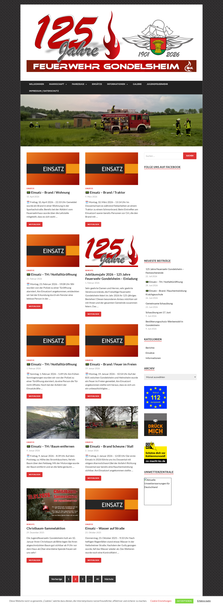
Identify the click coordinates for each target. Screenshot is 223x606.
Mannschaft (56, 84)
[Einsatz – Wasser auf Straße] (111, 504)
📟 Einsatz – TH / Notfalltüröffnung (52, 274)
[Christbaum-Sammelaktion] (53, 504)
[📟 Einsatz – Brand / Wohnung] (53, 168)
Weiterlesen (33, 223)
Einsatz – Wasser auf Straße (105, 528)
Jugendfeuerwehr (157, 84)
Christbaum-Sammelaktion (46, 528)
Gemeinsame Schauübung (159, 303)
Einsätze (97, 84)
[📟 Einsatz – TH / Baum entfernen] (53, 422)
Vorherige (56, 579)
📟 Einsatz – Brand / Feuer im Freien (111, 364)
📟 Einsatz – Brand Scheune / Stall (109, 446)
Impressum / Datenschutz (44, 91)
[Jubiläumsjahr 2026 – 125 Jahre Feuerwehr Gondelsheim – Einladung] (111, 250)
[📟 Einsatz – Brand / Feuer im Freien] (111, 340)
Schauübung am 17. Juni (158, 312)
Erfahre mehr (204, 600)
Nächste (109, 579)
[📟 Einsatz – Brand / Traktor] (111, 168)
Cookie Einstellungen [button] (160, 600)
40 (97, 579)
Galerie (137, 84)
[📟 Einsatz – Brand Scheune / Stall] (111, 422)
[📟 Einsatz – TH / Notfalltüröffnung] (53, 250)
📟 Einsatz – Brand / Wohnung (48, 192)
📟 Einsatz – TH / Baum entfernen (50, 446)
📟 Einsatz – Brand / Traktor (105, 192)
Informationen (116, 84)
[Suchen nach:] (170, 155)
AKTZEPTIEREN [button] (184, 601)
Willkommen (36, 84)
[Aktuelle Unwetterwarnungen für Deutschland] (157, 487)
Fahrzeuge (78, 84)
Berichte (89, 270)
